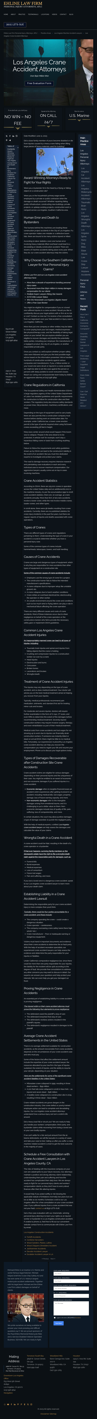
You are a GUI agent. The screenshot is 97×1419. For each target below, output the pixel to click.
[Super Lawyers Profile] (5, 1404)
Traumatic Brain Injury (85, 205)
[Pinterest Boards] (18, 1404)
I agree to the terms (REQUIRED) (65, 1317)
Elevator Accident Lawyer (37, 1251)
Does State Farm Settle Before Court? (84, 381)
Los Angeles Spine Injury (85, 235)
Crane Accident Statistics (10, 196)
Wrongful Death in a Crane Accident (11, 245)
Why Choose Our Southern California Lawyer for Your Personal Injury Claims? (11, 178)
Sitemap (53, 1414)
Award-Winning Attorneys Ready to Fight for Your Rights (11, 156)
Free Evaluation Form (39, 84)
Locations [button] (45, 14)
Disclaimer (78, 1317)
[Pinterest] (7, 140)
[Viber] (17, 136)
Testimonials (33, 14)
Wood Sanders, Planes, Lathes (39, 1243)
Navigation (8, 1393)
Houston (76, 1356)
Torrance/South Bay (35, 1356)
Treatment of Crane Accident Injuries (11, 223)
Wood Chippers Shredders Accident (42, 1246)
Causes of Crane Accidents (11, 206)
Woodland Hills (56, 1356)
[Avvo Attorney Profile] (25, 1404)
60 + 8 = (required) (60, 1292)
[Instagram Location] (31, 1404)
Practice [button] (21, 14)
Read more (25, 1313)
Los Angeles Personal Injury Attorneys (84, 157)
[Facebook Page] (11, 1404)
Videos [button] (54, 14)
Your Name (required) (61, 1270)
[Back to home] (23, 5)
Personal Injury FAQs (84, 283)
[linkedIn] (13, 136)
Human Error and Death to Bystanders (12, 166)
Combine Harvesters (35, 1240)
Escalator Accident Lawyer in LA (40, 1254)
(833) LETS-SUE (15, 25)
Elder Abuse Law (84, 253)
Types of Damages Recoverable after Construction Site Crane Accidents (12, 234)
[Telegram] (10, 140)
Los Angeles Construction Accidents (38, 1232)
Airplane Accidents (85, 273)
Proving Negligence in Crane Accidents (11, 263)
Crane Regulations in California (11, 190)
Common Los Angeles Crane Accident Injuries (11, 214)
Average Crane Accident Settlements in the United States (12, 273)
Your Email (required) (62, 1278)
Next (52, 1259)
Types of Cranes (10, 201)
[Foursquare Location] (21, 1404)
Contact (63, 14)
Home (6, 14)
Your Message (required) (63, 1300)
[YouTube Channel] (8, 1404)
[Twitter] (7, 136)
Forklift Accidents (34, 1237)
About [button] (13, 14)
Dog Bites (83, 245)
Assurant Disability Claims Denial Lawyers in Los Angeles (84, 342)
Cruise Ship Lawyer (84, 264)
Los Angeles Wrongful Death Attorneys (85, 219)
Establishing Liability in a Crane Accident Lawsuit (11, 254)
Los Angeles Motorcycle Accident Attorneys (85, 192)
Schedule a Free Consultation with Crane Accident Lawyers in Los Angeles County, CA (12, 288)
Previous (46, 1259)
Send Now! (58, 1323)
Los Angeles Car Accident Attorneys (85, 175)
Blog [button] (71, 14)
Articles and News (83, 295)
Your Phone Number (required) (65, 1285)
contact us (40, 1208)
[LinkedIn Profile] (15, 1404)
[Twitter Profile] (28, 1404)
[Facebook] (10, 136)
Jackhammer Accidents (36, 1249)
